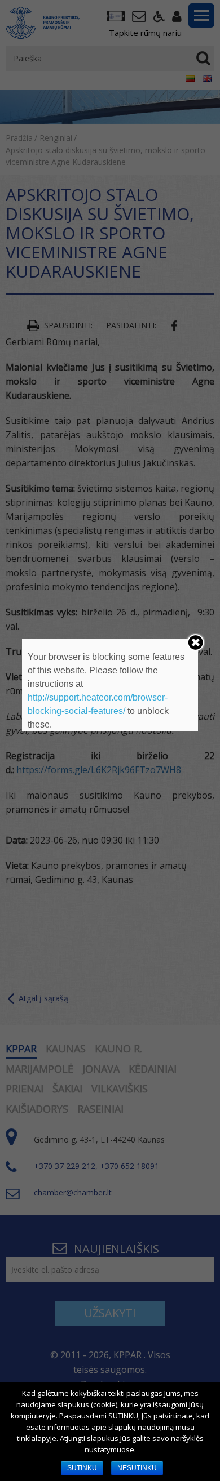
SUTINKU (82, 1468)
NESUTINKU (137, 1468)
